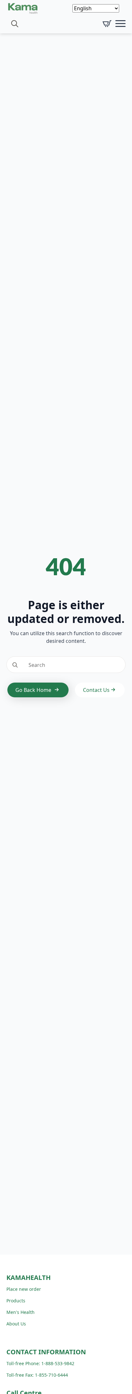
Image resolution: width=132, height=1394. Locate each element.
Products (15, 1301)
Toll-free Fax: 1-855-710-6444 (37, 1375)
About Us (16, 1324)
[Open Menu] (120, 24)
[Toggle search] (14, 23)
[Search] (15, 665)
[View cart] (107, 24)
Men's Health (20, 1312)
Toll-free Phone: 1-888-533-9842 (40, 1363)
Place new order (23, 1289)
